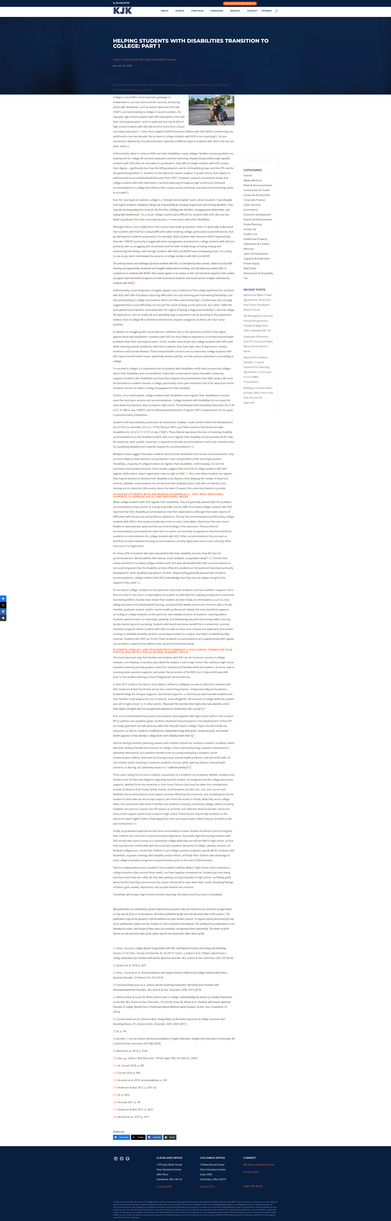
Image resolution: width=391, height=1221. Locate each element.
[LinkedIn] (3, 611)
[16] (115, 1102)
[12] (209, 558)
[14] (141, 704)
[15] (115, 1095)
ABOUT (164, 11)
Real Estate (250, 268)
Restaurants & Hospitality (258, 273)
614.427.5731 (207, 1186)
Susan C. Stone (121, 59)
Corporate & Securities (257, 195)
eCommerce (251, 209)
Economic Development (257, 214)
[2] (216, 136)
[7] (114, 1031)
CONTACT (252, 11)
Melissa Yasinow (166, 59)
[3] (127, 146)
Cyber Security (252, 204)
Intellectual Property (255, 239)
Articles (248, 175)
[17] (115, 1109)
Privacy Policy (251, 1172)
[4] (140, 173)
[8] (199, 300)
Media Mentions (253, 180)
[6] (114, 1019)
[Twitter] (3, 605)
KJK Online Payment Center (258, 1164)
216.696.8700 (164, 1186)
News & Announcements (258, 185)
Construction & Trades (257, 190)
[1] (138, 131)
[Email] (3, 618)
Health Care (250, 234)
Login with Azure (253, 1186)
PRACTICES (197, 11)
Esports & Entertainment (258, 219)
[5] (127, 192)
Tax (246, 278)
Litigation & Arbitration (257, 258)
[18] (134, 823)
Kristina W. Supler (141, 59)
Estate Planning (252, 224)
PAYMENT (267, 11)
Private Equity (251, 263)
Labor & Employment (256, 253)
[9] (214, 310)
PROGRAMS (217, 11)
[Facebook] (3, 598)
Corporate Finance (254, 200)
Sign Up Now (259, 139)
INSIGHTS (235, 11)
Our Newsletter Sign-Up (240, 3)
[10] (191, 446)
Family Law (250, 229)
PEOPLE (179, 11)
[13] (138, 582)
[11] (186, 473)
